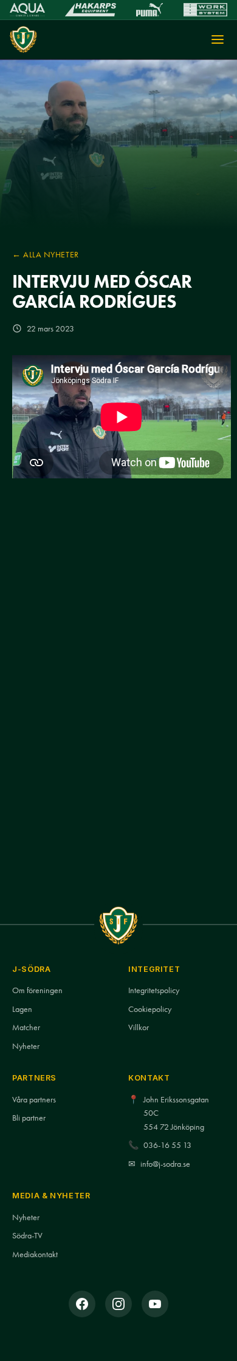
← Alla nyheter (45, 254)
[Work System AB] (205, 9)
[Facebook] (82, 1304)
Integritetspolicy (153, 990)
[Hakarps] (90, 9)
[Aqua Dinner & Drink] (27, 9)
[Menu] (217, 39)
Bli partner (29, 1118)
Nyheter (26, 1046)
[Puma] (149, 9)
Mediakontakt (35, 1254)
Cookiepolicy (149, 1009)
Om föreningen (37, 990)
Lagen (22, 1009)
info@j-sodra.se (165, 1164)
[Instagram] (118, 1304)
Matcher (26, 1027)
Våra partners (34, 1100)
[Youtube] (155, 1304)
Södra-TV (27, 1235)
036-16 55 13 (167, 1145)
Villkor (138, 1027)
